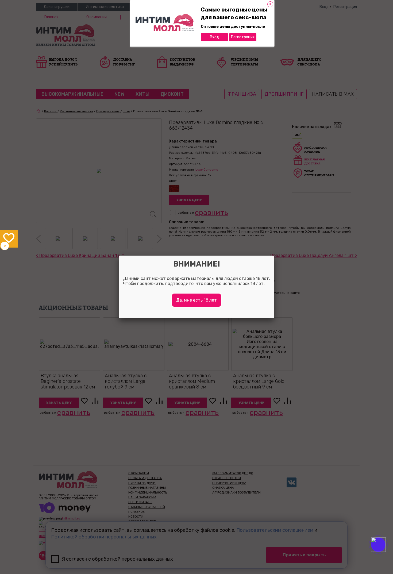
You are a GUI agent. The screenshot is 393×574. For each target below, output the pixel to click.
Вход (214, 37)
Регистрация (243, 37)
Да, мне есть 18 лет (196, 300)
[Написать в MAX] (385, 555)
